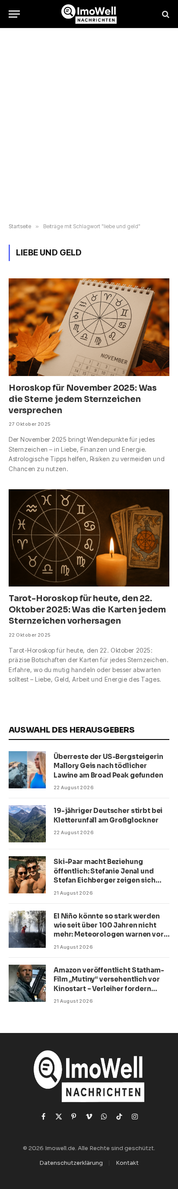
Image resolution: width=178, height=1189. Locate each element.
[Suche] (164, 14)
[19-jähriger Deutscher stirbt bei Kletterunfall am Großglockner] (27, 823)
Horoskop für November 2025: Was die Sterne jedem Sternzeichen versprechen (83, 399)
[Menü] (14, 14)
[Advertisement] (89, 126)
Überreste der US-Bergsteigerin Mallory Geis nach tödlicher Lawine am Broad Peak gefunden (108, 765)
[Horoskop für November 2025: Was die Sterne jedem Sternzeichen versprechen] (89, 327)
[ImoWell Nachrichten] (89, 14)
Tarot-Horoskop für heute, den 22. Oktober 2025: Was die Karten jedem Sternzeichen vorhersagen (87, 609)
